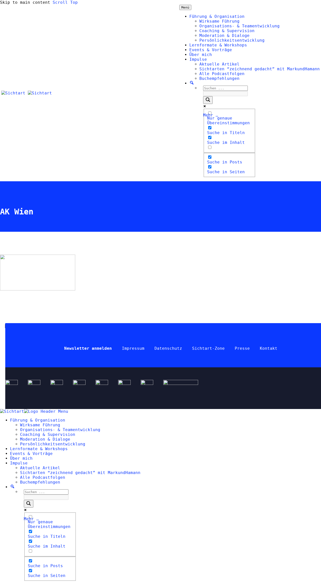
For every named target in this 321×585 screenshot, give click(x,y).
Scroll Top (65, 2)
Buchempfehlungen (219, 78)
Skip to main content (25, 2)
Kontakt (268, 348)
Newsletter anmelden (88, 348)
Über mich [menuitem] (21, 458)
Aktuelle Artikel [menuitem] (40, 467)
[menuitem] (12, 487)
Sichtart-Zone (208, 348)
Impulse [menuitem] (19, 463)
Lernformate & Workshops (218, 45)
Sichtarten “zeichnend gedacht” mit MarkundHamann (259, 69)
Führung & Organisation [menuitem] (37, 420)
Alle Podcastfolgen (222, 73)
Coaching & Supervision (227, 30)
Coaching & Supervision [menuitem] (47, 434)
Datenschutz (168, 348)
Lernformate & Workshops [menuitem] (39, 448)
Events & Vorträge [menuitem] (31, 453)
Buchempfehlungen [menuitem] (40, 482)
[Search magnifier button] (208, 100)
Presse (242, 348)
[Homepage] (26, 93)
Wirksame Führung (219, 21)
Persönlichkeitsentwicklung (232, 40)
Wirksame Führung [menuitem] (40, 425)
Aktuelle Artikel (219, 64)
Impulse (198, 59)
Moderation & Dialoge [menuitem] (45, 439)
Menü (185, 7)
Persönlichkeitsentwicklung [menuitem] (52, 444)
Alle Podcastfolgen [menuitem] (42, 477)
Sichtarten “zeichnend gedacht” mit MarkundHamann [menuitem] (80, 472)
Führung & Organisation (217, 16)
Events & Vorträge (210, 49)
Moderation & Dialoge (224, 35)
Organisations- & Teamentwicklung (239, 26)
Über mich (200, 54)
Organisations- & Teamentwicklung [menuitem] (60, 429)
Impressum (133, 348)
